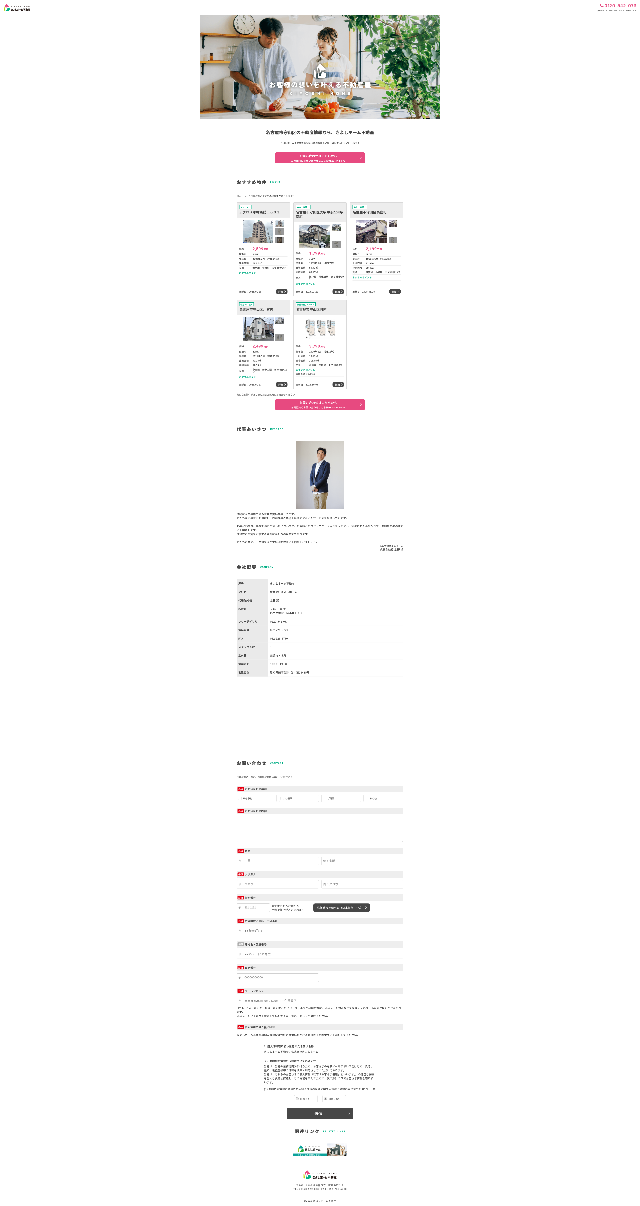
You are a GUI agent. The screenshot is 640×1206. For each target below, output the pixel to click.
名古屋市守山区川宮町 (256, 309)
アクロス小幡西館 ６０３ (259, 212)
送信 (318, 1113)
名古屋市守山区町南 (311, 309)
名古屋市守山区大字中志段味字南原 (320, 214)
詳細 (280, 291)
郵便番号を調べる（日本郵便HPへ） (340, 908)
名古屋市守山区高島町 (370, 212)
